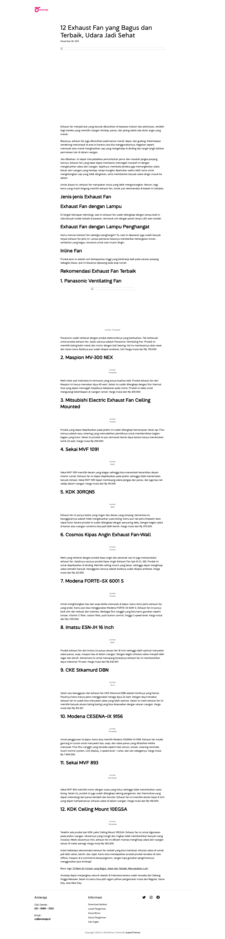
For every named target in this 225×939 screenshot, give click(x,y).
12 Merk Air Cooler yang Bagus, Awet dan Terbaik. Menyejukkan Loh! (110, 868)
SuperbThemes (133, 932)
